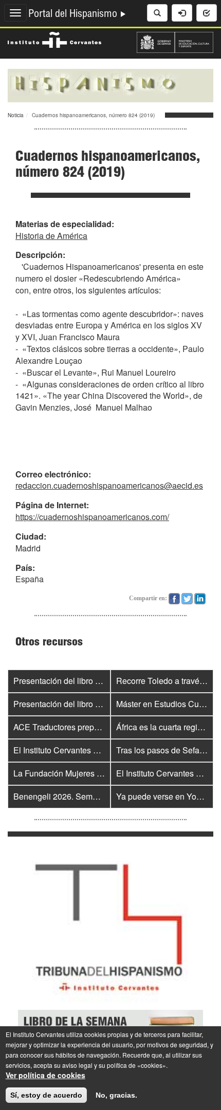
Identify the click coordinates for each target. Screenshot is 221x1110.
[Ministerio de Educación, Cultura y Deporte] (175, 41)
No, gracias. (116, 1095)
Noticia (16, 115)
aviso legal (77, 1065)
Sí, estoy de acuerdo (46, 1095)
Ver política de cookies (45, 1075)
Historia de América (51, 236)
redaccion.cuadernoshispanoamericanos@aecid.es (109, 485)
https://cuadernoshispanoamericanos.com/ (92, 517)
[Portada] (110, 84)
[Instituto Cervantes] (54, 38)
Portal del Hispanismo (74, 15)
